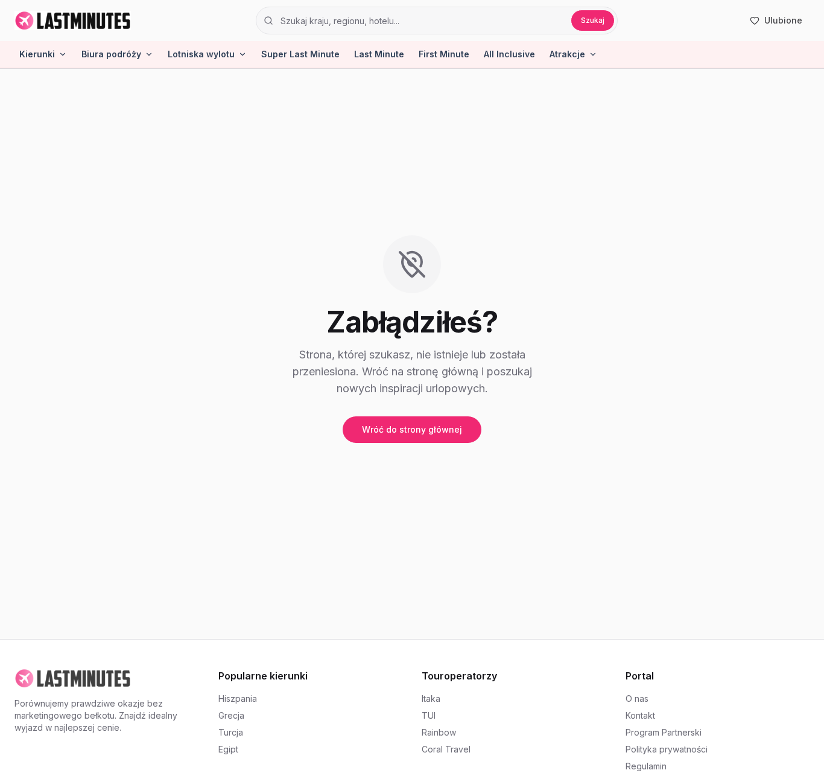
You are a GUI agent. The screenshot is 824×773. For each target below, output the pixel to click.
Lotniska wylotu (201, 54)
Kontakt (640, 715)
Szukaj (592, 20)
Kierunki (37, 54)
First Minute (444, 54)
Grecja (231, 715)
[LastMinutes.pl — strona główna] (72, 20)
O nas (637, 698)
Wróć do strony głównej (412, 429)
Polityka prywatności (667, 749)
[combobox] (422, 20)
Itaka (431, 698)
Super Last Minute (300, 54)
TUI (429, 715)
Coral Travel (446, 749)
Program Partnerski (664, 732)
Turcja (230, 732)
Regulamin (646, 766)
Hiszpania (237, 698)
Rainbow (439, 732)
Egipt (228, 749)
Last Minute (379, 54)
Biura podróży (111, 54)
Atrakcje (567, 54)
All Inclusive (509, 54)
